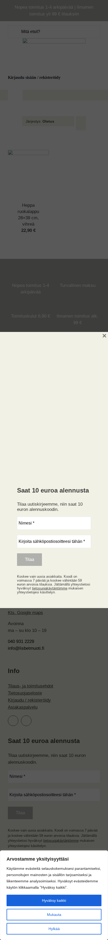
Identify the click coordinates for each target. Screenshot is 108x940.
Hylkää (54, 929)
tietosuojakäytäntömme (49, 588)
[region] (54, 895)
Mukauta (54, 914)
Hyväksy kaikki (54, 900)
